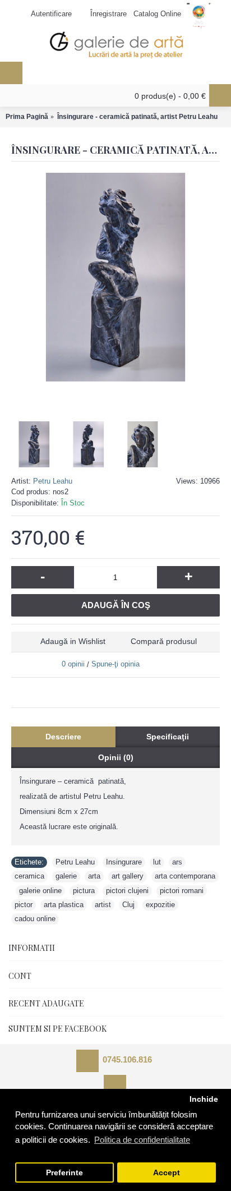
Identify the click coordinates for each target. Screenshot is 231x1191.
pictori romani (182, 890)
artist (103, 904)
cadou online (35, 918)
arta (94, 876)
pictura (84, 890)
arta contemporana (185, 876)
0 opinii (73, 664)
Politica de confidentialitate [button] (142, 1139)
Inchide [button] (204, 1099)
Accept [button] (166, 1173)
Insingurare (124, 862)
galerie (66, 876)
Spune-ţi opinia (115, 664)
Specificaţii (167, 736)
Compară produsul (164, 641)
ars (177, 862)
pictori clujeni (127, 890)
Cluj (128, 904)
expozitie (160, 904)
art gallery (128, 876)
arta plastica (64, 904)
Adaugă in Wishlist (72, 641)
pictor (24, 904)
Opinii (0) (115, 757)
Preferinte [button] (64, 1173)
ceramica (29, 876)
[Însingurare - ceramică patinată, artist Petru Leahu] (115, 277)
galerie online (40, 890)
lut (157, 862)
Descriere (63, 736)
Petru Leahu (52, 481)
